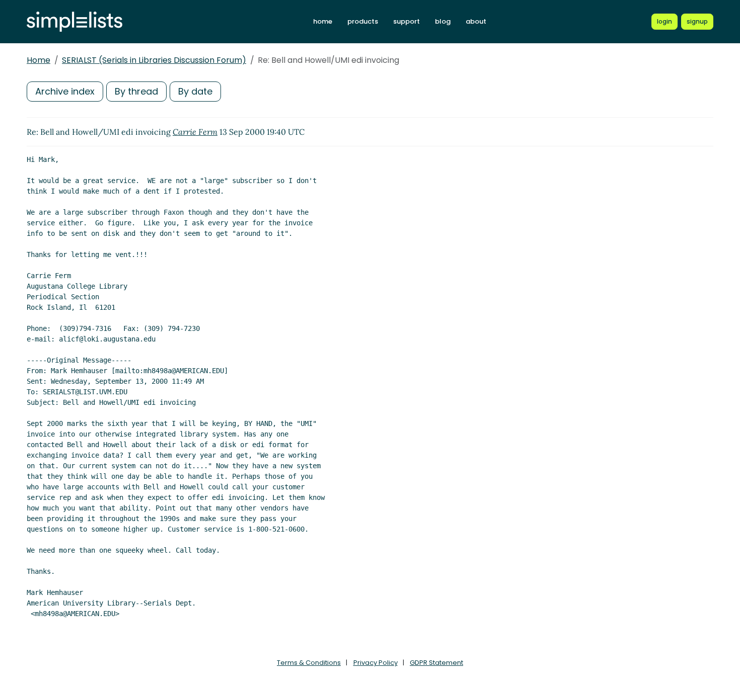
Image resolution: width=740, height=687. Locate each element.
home (322, 21)
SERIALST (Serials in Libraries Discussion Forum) (154, 60)
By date (195, 91)
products (362, 21)
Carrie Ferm (195, 132)
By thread (136, 91)
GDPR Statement (436, 662)
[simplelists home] (74, 22)
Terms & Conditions (309, 662)
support (406, 21)
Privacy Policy (375, 662)
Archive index (65, 91)
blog (443, 21)
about (476, 21)
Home (38, 60)
